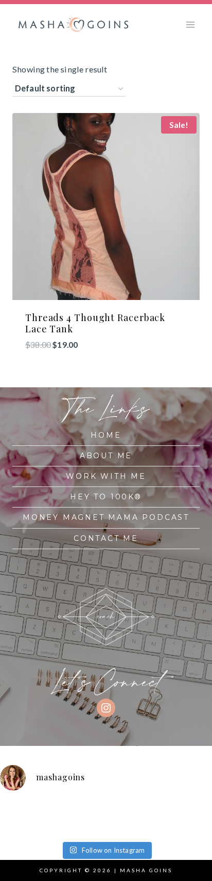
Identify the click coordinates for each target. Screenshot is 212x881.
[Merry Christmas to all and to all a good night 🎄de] (67, 810)
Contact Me (106, 538)
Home (106, 435)
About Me (106, 455)
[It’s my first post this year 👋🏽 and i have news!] (13, 810)
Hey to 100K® (106, 496)
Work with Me (106, 476)
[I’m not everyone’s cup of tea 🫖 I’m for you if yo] (173, 825)
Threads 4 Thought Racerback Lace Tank (95, 323)
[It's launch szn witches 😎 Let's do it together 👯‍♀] (120, 825)
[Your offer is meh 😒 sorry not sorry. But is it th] (13, 825)
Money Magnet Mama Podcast (106, 517)
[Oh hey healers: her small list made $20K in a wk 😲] (173, 810)
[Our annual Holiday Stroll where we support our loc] (120, 810)
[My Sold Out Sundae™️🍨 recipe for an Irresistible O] (67, 825)
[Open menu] (190, 24)
